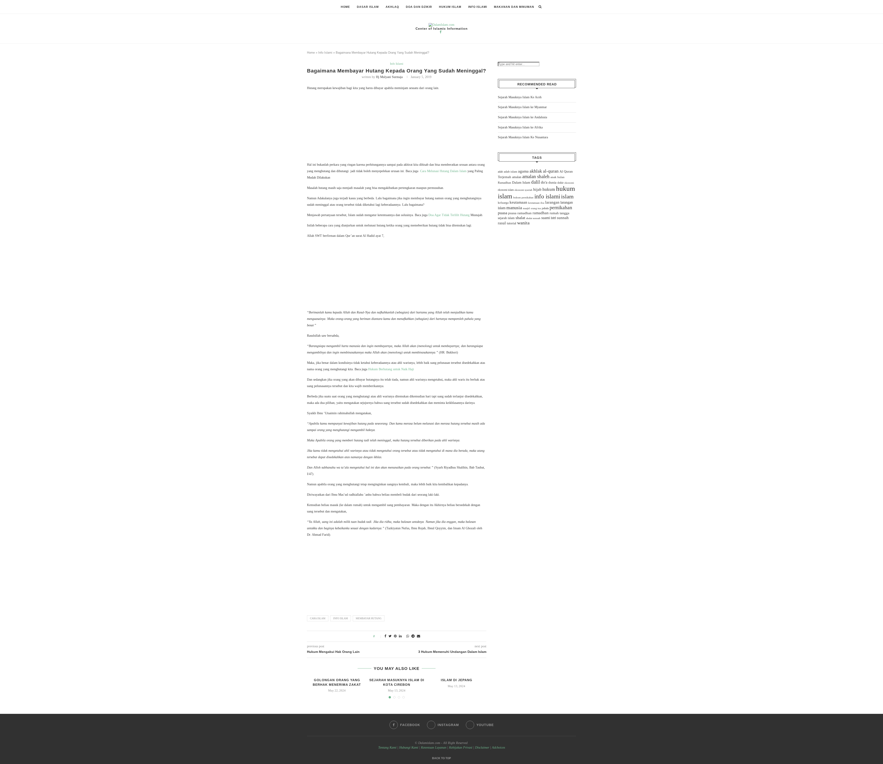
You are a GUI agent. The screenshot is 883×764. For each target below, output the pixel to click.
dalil (535, 182)
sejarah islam (506, 218)
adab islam (510, 171)
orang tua (536, 208)
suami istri (548, 218)
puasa (502, 213)
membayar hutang (368, 618)
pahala (545, 208)
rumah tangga (559, 213)
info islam (340, 618)
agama (523, 171)
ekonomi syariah (523, 190)
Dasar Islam (368, 7)
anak (553, 177)
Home (345, 7)
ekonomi (569, 182)
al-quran (551, 171)
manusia (514, 207)
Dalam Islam (521, 182)
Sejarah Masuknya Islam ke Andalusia (522, 117)
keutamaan (518, 202)
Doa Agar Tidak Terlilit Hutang (449, 215)
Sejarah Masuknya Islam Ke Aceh (520, 97)
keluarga (503, 202)
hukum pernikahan (523, 197)
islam (567, 196)
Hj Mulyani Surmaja (389, 77)
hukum (548, 189)
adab (500, 171)
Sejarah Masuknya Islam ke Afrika (520, 127)
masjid (526, 208)
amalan (516, 177)
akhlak (536, 171)
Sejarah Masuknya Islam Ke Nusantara (523, 137)
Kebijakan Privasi (460, 747)
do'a (544, 182)
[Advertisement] (396, 127)
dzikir (560, 182)
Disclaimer (482, 747)
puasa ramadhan (520, 213)
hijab (537, 189)
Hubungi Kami (408, 747)
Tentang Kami (387, 747)
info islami (547, 196)
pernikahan (561, 207)
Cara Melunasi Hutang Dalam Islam (443, 171)
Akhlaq (392, 7)
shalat (520, 217)
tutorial (511, 223)
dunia (552, 182)
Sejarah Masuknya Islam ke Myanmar (522, 107)
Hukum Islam (450, 7)
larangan (552, 202)
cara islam (317, 618)
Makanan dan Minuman (514, 7)
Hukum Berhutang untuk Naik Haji (391, 369)
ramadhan (541, 213)
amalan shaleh (536, 176)
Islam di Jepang (456, 680)
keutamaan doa (536, 202)
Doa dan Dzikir (419, 7)
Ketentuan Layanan (433, 747)
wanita (523, 222)
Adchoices (498, 747)
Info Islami (477, 7)
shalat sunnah (533, 218)
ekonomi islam (506, 189)
